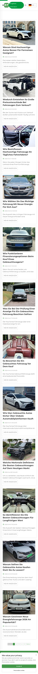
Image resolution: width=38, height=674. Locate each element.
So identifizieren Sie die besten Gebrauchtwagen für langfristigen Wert (18, 518)
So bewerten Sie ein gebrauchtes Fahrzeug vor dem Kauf (17, 364)
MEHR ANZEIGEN (10, 66)
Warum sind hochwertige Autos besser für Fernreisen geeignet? (18, 50)
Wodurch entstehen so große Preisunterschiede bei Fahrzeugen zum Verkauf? (18, 102)
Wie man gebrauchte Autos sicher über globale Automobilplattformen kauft (18, 416)
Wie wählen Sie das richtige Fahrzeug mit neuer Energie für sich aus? (18, 204)
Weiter (28, 644)
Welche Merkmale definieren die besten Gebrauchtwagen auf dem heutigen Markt (18, 465)
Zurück (10, 644)
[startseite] (6, 5)
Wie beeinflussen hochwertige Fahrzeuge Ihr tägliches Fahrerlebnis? (17, 152)
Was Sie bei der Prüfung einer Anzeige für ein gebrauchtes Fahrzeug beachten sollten (19, 311)
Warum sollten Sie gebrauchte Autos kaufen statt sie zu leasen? (16, 567)
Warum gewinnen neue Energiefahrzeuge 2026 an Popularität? (17, 619)
